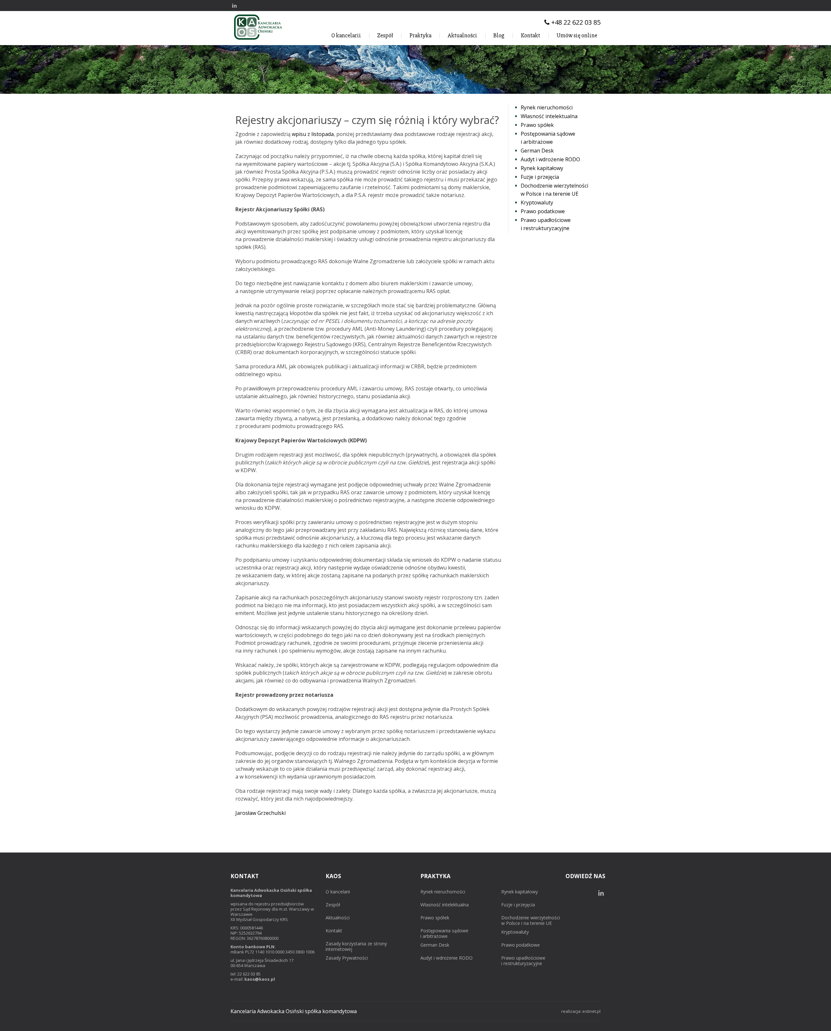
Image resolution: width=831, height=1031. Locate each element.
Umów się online (576, 35)
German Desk (434, 945)
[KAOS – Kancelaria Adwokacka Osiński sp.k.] (258, 39)
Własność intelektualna (444, 905)
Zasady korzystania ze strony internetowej (356, 946)
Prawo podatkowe (520, 945)
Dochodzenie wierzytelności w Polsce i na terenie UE (530, 920)
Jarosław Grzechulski (260, 812)
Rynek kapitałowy (519, 892)
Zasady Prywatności (347, 958)
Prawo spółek (434, 918)
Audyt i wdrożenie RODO (446, 958)
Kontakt (530, 35)
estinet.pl (591, 1011)
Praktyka (420, 35)
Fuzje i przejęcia (518, 905)
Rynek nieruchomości (442, 892)
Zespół (385, 35)
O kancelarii (346, 35)
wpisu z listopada (313, 134)
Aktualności (462, 35)
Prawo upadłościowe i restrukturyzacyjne (523, 960)
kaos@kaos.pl (259, 979)
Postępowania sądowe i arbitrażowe (444, 933)
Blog (498, 35)
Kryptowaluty (515, 932)
